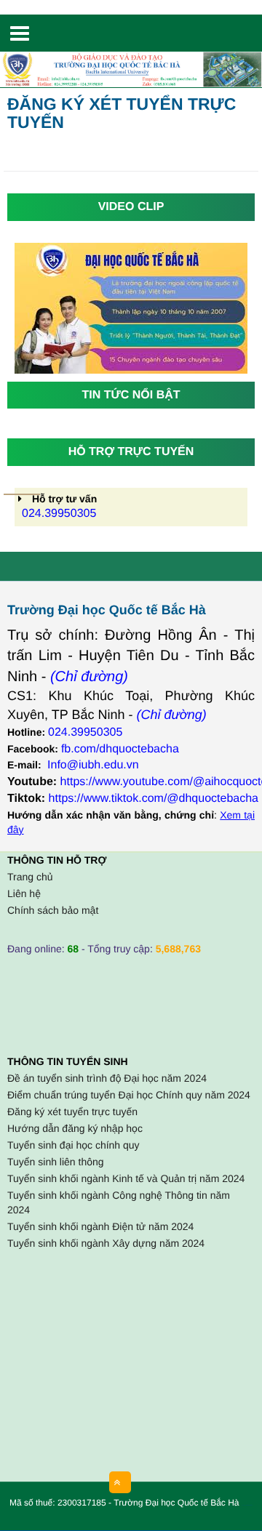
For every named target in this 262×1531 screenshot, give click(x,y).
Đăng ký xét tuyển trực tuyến (72, 1111)
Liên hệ (24, 893)
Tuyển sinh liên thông (55, 1162)
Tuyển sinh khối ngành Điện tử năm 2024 (100, 1226)
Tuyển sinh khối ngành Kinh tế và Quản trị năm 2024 (126, 1178)
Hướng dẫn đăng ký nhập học (75, 1128)
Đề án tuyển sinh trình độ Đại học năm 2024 (107, 1078)
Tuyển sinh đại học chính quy (73, 1145)
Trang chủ (30, 877)
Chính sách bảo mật (52, 910)
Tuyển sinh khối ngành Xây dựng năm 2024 (106, 1243)
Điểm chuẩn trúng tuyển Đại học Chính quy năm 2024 (128, 1095)
